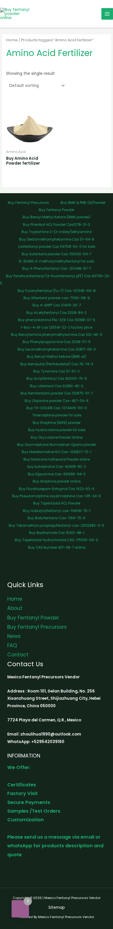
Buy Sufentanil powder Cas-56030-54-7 (56, 254)
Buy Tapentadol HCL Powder (56, 503)
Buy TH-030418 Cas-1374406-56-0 (56, 408)
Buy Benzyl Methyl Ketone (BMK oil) (56, 356)
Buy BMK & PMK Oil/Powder (83, 202)
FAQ (12, 645)
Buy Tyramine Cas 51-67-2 (56, 371)
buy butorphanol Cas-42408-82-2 (56, 466)
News (14, 636)
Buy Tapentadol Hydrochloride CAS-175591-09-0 (56, 540)
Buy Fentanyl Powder (56, 210)
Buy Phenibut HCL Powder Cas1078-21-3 (56, 224)
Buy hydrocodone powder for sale (56, 430)
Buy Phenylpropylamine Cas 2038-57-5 (57, 342)
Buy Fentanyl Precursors (28, 202)
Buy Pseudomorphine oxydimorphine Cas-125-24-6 (56, 496)
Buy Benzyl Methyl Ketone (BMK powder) (56, 217)
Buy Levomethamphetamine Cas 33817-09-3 (57, 349)
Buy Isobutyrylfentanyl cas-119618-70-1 (56, 511)
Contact (17, 654)
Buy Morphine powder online (57, 481)
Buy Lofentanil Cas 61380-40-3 (56, 386)
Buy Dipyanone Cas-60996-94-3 (56, 474)
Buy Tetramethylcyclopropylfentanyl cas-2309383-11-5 (56, 525)
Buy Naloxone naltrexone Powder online (56, 459)
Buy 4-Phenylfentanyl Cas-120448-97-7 (56, 268)
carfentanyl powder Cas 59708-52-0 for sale (56, 246)
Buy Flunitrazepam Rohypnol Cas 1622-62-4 (56, 489)
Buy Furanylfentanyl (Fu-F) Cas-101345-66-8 (57, 290)
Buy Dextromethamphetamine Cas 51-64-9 (56, 239)
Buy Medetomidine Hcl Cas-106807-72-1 (56, 452)
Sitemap (56, 907)
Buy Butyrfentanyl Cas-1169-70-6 (56, 518)
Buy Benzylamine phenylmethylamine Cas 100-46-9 (56, 334)
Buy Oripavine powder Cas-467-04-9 (56, 401)
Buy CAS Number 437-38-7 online (56, 547)
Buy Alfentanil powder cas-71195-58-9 (56, 298)
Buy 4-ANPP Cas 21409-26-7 (56, 305)
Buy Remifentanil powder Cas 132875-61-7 (57, 393)
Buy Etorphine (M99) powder (57, 422)
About (14, 608)
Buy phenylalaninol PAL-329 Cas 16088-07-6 (56, 320)
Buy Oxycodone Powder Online (57, 437)
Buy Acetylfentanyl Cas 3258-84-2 (56, 312)
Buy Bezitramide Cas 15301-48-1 (56, 532)
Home (12, 40)
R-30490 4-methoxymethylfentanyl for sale (56, 261)
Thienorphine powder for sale (56, 415)
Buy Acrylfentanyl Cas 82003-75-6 (56, 378)
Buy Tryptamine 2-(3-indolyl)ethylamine (56, 232)
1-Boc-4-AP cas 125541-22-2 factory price (56, 327)
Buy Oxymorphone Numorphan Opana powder (56, 444)
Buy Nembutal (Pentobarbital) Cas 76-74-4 (56, 364)
